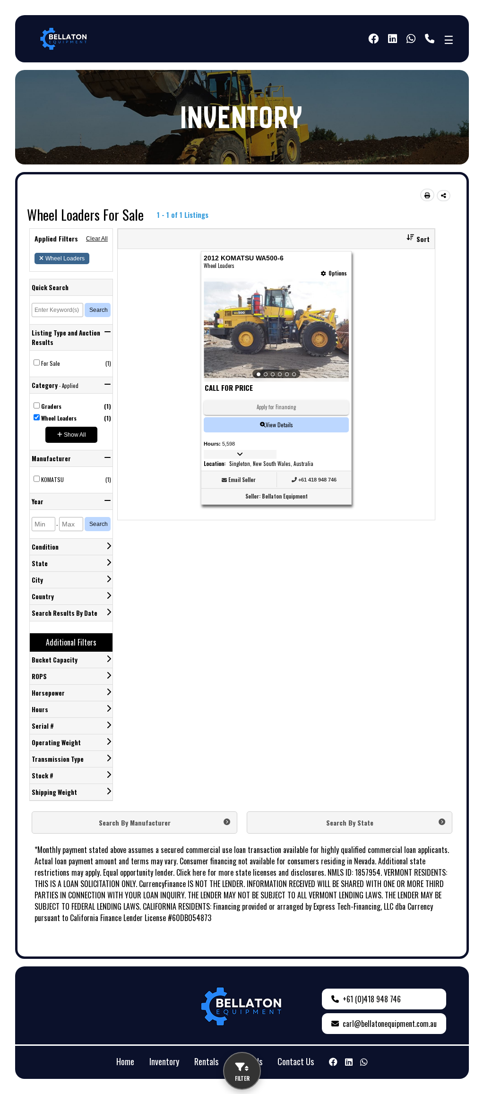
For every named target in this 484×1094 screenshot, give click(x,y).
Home (125, 1061)
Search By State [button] (349, 822)
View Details (279, 425)
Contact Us (295, 1061)
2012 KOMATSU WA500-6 (244, 258)
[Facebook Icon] (373, 38)
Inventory (164, 1061)
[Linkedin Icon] (349, 1061)
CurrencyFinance (162, 883)
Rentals (206, 1061)
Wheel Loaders (65, 258)
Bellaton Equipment (285, 496)
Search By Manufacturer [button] (135, 822)
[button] (414, 239)
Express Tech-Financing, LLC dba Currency (373, 906)
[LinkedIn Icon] (392, 38)
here (199, 872)
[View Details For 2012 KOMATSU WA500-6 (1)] (276, 330)
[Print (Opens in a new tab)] (427, 195)
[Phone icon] (429, 38)
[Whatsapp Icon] (410, 38)
